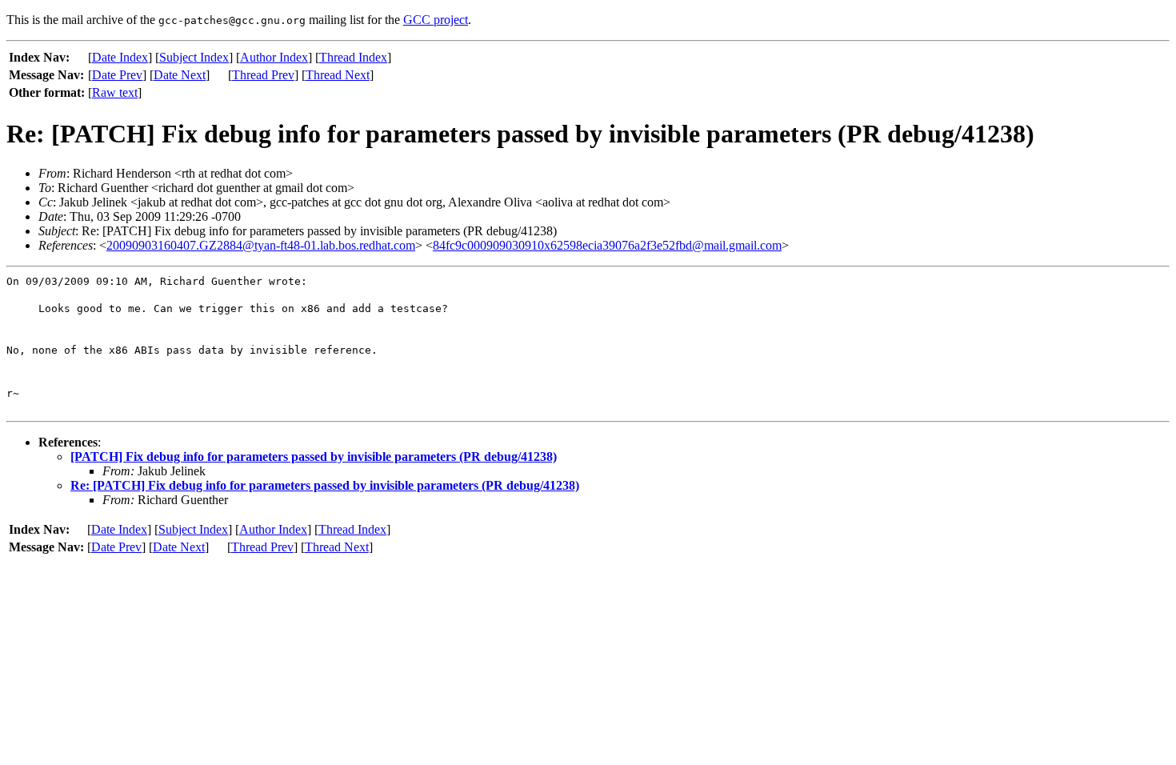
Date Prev (117, 75)
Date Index (120, 57)
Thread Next (338, 75)
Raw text (115, 92)
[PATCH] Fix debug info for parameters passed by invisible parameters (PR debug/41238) (313, 456)
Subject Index (194, 57)
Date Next (180, 75)
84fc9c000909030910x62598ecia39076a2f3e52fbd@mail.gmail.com (607, 245)
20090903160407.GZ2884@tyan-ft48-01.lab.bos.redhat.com (260, 245)
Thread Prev (263, 75)
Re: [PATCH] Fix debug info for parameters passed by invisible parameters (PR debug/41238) (324, 485)
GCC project (435, 19)
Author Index (274, 57)
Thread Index (353, 57)
